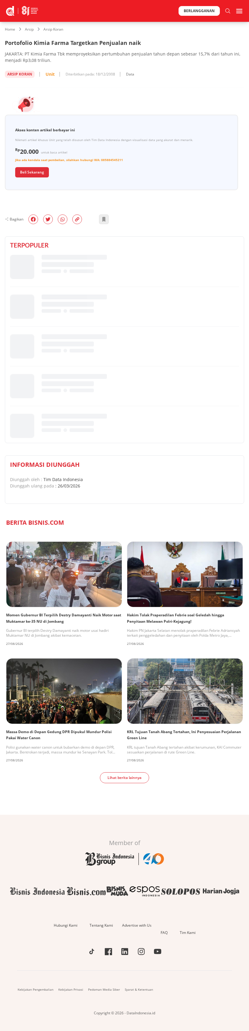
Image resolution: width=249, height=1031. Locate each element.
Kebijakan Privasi (70, 989)
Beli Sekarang (32, 172)
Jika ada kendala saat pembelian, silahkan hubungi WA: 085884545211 (69, 160)
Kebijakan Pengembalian (35, 989)
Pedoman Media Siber (104, 989)
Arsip (29, 29)
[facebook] (33, 219)
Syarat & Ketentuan (139, 989)
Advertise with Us (137, 925)
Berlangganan (199, 10)
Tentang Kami (101, 925)
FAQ (164, 932)
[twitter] (48, 219)
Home (10, 29)
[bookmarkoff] (104, 219)
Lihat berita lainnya (124, 777)
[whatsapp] (62, 219)
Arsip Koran (53, 29)
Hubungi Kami (65, 925)
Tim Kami (188, 932)
